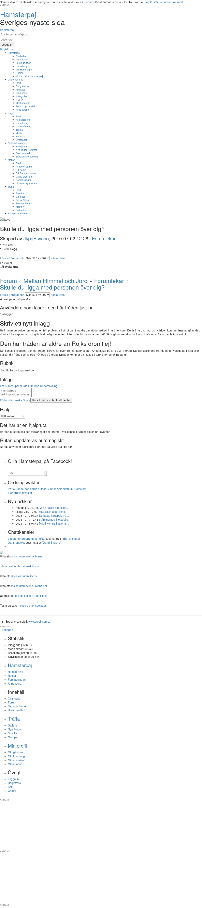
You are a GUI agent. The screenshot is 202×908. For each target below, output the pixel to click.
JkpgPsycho (36, 238)
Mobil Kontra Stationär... (54, 523)
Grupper (13, 737)
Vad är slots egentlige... (54, 508)
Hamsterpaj (14, 52)
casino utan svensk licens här (28, 586)
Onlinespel (21, 92)
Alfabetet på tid (24, 166)
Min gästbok (15, 752)
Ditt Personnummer (26, 173)
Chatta (12, 791)
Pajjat (11, 113)
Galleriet (20, 196)
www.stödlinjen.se (39, 621)
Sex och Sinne (17, 706)
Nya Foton (14, 729)
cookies (89, 2)
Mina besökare (17, 760)
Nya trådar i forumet (26, 149)
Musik (19, 133)
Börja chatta (71, 539)
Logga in (13, 779)
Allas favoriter (23, 109)
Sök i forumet (23, 153)
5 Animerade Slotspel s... (54, 519)
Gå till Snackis (51, 542)
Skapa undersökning (27, 156)
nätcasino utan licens (23, 576)
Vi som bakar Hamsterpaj (29, 76)
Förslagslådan (23, 62)
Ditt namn (21, 169)
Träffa (11, 186)
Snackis (20, 193)
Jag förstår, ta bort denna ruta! (164, 2)
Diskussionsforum (17, 143)
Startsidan (21, 56)
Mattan (11, 159)
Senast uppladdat (25, 106)
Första (4, 258)
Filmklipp (20, 89)
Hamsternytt (22, 66)
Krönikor (20, 136)
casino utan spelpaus (33, 605)
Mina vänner (15, 764)
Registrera (14, 783)
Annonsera (22, 59)
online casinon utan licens (31, 596)
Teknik (19, 129)
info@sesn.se (136, 797)
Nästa (54, 258)
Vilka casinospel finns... (52, 512)
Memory (20, 206)
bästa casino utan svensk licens (19, 566)
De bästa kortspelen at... (54, 515)
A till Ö (19, 99)
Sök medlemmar (24, 203)
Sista (62, 258)
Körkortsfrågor (23, 179)
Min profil (17, 745)
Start (18, 82)
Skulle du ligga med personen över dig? (52, 287)
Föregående (16, 258)
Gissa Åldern (23, 200)
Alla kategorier (23, 119)
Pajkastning (22, 210)
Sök (10, 787)
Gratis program (24, 176)
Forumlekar (104, 238)
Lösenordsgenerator (27, 183)
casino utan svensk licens (26, 556)
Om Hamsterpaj (24, 69)
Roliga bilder (23, 86)
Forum (8, 280)
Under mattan (16, 710)
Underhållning (15, 79)
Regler (19, 72)
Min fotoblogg (16, 756)
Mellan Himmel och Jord (55, 280)
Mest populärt (23, 103)
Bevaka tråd (11, 266)
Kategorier (21, 96)
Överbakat (21, 139)
